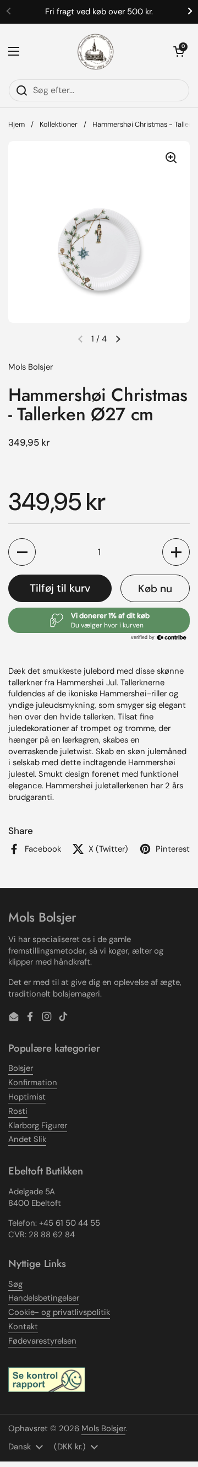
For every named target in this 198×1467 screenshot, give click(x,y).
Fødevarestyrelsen (42, 1340)
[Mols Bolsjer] (96, 51)
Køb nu (155, 589)
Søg (15, 1284)
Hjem (16, 124)
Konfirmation (32, 1082)
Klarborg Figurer (37, 1125)
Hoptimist (27, 1096)
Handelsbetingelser (43, 1297)
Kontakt (23, 1326)
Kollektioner (59, 124)
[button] (179, 51)
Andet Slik (27, 1139)
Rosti (18, 1111)
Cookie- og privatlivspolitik (59, 1312)
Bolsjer (20, 1068)
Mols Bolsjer (103, 1428)
